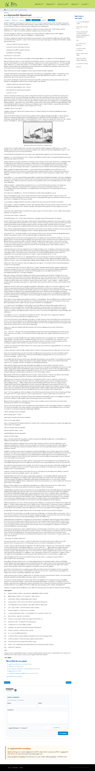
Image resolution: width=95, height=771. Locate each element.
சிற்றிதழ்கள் (50, 4)
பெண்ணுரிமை (7, 20)
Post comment (63, 733)
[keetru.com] (11, 4)
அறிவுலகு (74, 4)
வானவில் (84, 4)
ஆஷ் (77, 40)
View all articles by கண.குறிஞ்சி (14, 676)
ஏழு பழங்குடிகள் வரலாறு (82, 63)
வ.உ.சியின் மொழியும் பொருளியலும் (81, 49)
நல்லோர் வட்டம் (12, 666)
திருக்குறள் (44, 20)
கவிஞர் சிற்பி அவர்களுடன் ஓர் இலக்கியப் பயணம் (20, 673)
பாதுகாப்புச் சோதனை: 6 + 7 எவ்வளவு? (18, 728)
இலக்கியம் (38, 4)
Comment (10, 710)
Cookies (21, 767)
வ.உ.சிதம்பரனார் (51, 20)
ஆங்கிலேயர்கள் (14, 20)
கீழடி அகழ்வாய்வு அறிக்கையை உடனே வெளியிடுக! (20, 668)
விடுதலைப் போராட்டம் (36, 20)
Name (9, 703)
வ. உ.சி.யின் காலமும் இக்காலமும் (81, 44)
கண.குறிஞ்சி (8, 17)
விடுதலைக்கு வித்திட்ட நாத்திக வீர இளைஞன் (81, 59)
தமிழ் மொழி (22, 20)
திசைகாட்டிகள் (62, 4)
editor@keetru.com (12, 754)
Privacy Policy (15, 767)
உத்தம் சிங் (78, 66)
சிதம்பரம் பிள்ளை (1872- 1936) (82, 54)
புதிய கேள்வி (56, 727)
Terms (9, 767)
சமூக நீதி (28, 20)
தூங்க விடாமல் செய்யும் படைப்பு (16, 664)
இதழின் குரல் (12, 671)
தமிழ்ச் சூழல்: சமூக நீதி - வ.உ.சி (82, 27)
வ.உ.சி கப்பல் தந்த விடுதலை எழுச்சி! (82, 22)
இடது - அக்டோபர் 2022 (21, 17)
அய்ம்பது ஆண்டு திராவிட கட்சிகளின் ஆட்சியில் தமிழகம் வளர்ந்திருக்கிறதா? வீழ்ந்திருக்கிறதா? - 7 (83, 34)
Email (40, 703)
